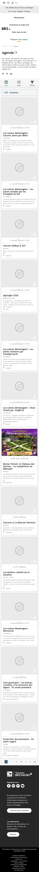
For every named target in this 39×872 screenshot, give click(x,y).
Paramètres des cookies (19, 868)
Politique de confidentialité (19, 864)
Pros (9, 11)
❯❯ (34, 762)
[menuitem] (19, 17)
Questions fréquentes (19, 855)
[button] (12, 3)
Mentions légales (19, 863)
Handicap (27, 11)
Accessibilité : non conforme (18, 861)
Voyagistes (20, 11)
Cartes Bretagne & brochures (18, 857)
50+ (21, 762)
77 (26, 762)
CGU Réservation (19, 870)
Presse (14, 11)
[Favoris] (8, 2)
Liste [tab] (6, 85)
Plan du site (18, 859)
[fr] (16, 3)
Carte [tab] (19, 85)
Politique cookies (19, 866)
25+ (17, 762)
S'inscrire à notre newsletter (19, 810)
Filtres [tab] (32, 85)
